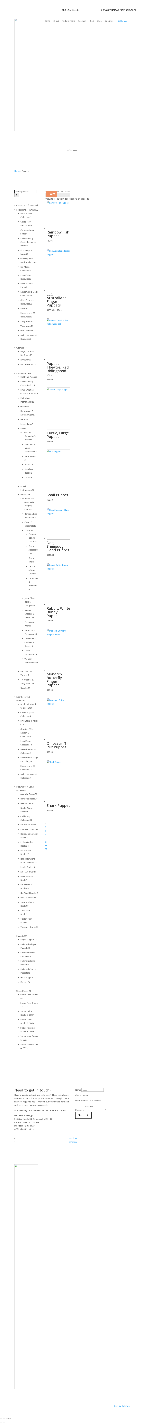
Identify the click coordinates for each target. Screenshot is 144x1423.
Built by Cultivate (122, 1406)
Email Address (81, 1100)
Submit (83, 1115)
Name (78, 1090)
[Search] (16, 195)
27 (46, 841)
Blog (92, 21)
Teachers (82, 21)
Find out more (68, 21)
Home (47, 21)
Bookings (109, 21)
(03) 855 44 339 (70, 10)
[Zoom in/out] (1, 1418)
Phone (78, 1095)
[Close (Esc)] (9, 1418)
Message (79, 1110)
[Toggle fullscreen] (4, 1418)
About (56, 21)
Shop (99, 21)
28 (46, 845)
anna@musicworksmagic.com (118, 10)
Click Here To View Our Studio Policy (31, 1396)
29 (46, 849)
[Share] (7, 1418)
